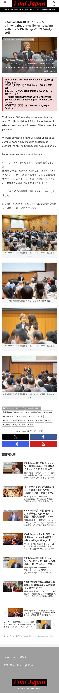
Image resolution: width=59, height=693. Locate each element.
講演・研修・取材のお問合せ (18, 665)
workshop (22, 416)
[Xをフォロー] (15, 437)
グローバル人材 (37, 416)
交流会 (22, 421)
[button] (53, 475)
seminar (49, 412)
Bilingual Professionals (14, 412)
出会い (40, 421)
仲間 (31, 421)
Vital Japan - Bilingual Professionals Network (22, 408)
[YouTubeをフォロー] (43, 444)
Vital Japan (9, 416)
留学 (49, 421)
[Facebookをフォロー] (43, 437)
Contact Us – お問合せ (14, 657)
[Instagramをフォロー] (15, 444)
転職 (31, 425)
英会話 (7, 425)
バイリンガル (10, 421)
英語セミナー (20, 425)
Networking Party (34, 412)
